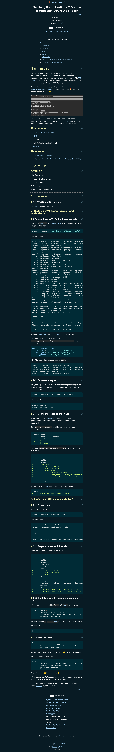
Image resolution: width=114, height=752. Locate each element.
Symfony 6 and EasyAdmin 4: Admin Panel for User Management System (56, 705)
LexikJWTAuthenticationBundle (42, 89)
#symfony (52, 31)
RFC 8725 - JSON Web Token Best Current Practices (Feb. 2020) (57, 159)
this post (39, 686)
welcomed (60, 736)
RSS (63, 744)
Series (54, 2)
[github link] (61, 23)
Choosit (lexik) (56, 223)
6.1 (41, 140)
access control (65, 121)
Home (51, 744)
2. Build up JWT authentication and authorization (57, 59)
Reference (45, 48)
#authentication (64, 31)
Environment (46, 45)
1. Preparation (46, 57)
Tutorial (42, 51)
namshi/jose (42, 334)
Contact (57, 744)
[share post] (80, 14)
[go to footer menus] (112, 750)
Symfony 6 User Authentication (57, 700)
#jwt (57, 31)
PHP (34, 136)
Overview (45, 54)
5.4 (47, 486)
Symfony (42, 87)
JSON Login (50, 418)
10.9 (41, 146)
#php (47, 31)
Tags (60, 2)
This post (34, 206)
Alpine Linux (37, 133)
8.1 (37, 136)
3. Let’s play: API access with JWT (52, 62)
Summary (43, 43)
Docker (51, 133)
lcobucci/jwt (55, 334)
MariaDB (36, 146)
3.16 (43, 133)
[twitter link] (58, 23)
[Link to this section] (81, 69)
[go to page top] (112, 747)
